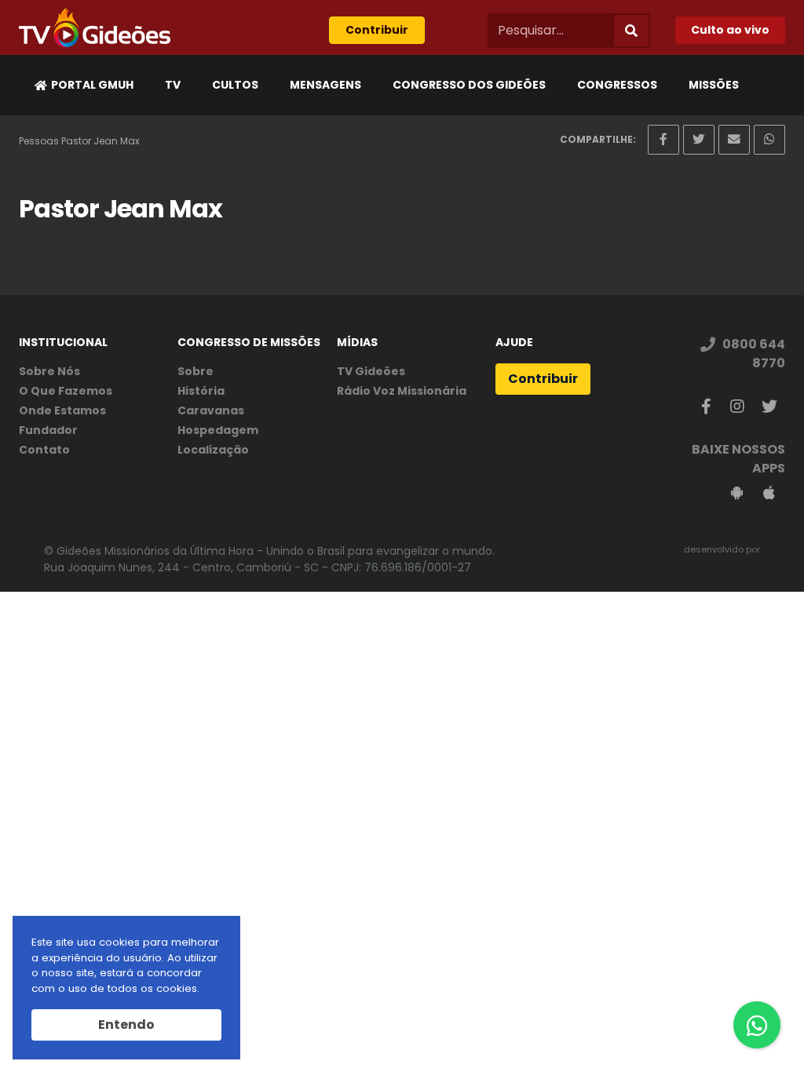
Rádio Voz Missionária (401, 391)
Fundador (48, 430)
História (201, 391)
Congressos (617, 85)
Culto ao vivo (730, 30)
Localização (213, 450)
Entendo (126, 1024)
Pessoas (39, 141)
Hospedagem (217, 430)
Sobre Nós (49, 371)
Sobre (195, 371)
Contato (44, 450)
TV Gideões (371, 371)
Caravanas (210, 410)
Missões (714, 85)
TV (173, 85)
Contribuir (376, 30)
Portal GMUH (92, 85)
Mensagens (325, 85)
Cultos (235, 85)
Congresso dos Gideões (469, 85)
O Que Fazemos (65, 391)
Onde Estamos (62, 410)
